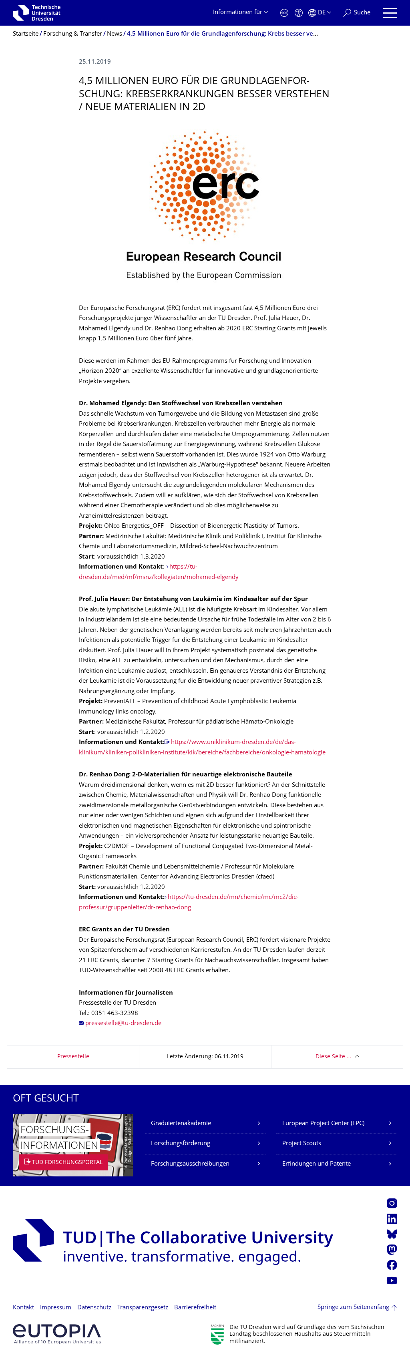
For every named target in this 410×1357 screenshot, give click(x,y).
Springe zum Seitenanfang (353, 1308)
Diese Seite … (333, 1056)
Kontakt (23, 1308)
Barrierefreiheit (195, 1308)
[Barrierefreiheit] (298, 13)
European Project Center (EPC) (323, 1124)
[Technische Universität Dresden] (36, 12)
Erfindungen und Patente (316, 1164)
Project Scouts (301, 1144)
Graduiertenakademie (181, 1124)
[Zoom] (205, 207)
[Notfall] (284, 13)
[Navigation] (389, 13)
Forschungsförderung (180, 1144)
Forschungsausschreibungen (190, 1164)
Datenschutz (94, 1308)
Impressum (55, 1308)
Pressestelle (73, 1056)
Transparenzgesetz (142, 1308)
